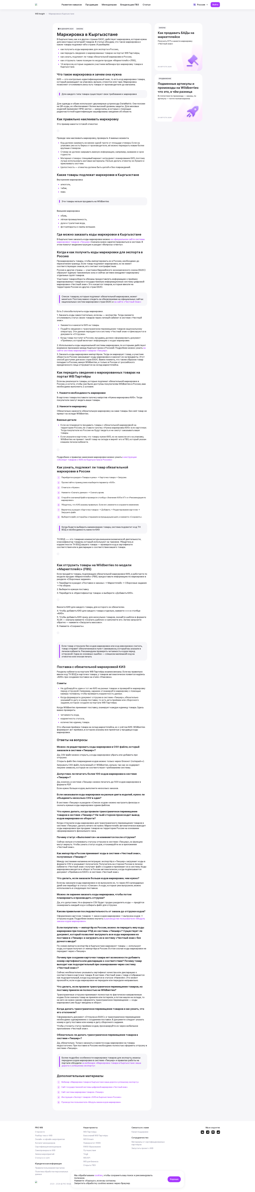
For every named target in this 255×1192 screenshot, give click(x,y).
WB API (86, 1157)
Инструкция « (67, 1097)
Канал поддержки (139, 1132)
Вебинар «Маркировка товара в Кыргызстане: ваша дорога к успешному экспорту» (100, 1082)
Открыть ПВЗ (89, 1165)
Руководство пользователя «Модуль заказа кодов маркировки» (91, 1102)
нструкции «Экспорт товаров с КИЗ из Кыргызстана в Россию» (97, 458)
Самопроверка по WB (45, 1150)
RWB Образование (92, 1146)
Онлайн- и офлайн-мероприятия (50, 1139)
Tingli (85, 1154)
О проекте (40, 1132)
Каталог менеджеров (45, 1143)
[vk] (202, 1133)
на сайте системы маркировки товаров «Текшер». (101, 349)
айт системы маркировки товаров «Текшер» (83, 1092)
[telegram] (207, 1133)
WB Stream (88, 1139)
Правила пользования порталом (50, 1168)
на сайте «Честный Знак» (127, 301)
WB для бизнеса (90, 1161)
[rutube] (213, 1133)
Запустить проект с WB (142, 1148)
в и (123, 457)
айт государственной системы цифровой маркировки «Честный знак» (95, 1087)
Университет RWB (92, 1143)
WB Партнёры (90, 1132)
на (83, 1063)
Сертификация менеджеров (48, 1146)
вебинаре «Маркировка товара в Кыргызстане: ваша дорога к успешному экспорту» (101, 1064)
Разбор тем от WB (43, 1135)
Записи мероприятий (44, 1154)
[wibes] (218, 1133)
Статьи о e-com (42, 1157)
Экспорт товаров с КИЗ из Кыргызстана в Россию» (97, 1097)
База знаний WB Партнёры (95, 1135)
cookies (99, 1175)
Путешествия (89, 1150)
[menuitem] (71, 4)
